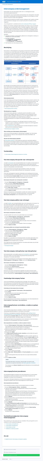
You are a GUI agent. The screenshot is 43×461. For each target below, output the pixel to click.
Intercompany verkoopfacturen (12, 424)
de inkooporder (11, 162)
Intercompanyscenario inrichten (11, 108)
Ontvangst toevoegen (9, 245)
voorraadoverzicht (10, 125)
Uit (11, 459)
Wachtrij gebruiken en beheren (29, 362)
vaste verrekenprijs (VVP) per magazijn (28, 24)
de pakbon (10, 203)
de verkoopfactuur (26, 254)
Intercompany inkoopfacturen (12, 425)
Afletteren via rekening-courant (12, 428)
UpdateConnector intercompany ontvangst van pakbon (16, 439)
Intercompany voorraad (10, 427)
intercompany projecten (9, 140)
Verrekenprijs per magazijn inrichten (12, 128)
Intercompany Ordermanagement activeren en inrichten (16, 154)
